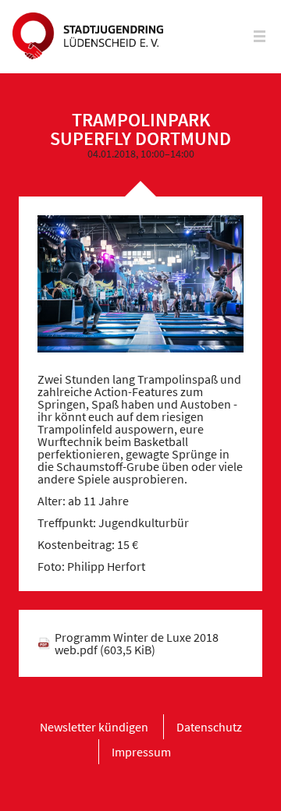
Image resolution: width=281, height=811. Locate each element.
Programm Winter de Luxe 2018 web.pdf (137, 643)
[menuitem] (94, 726)
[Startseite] (88, 36)
